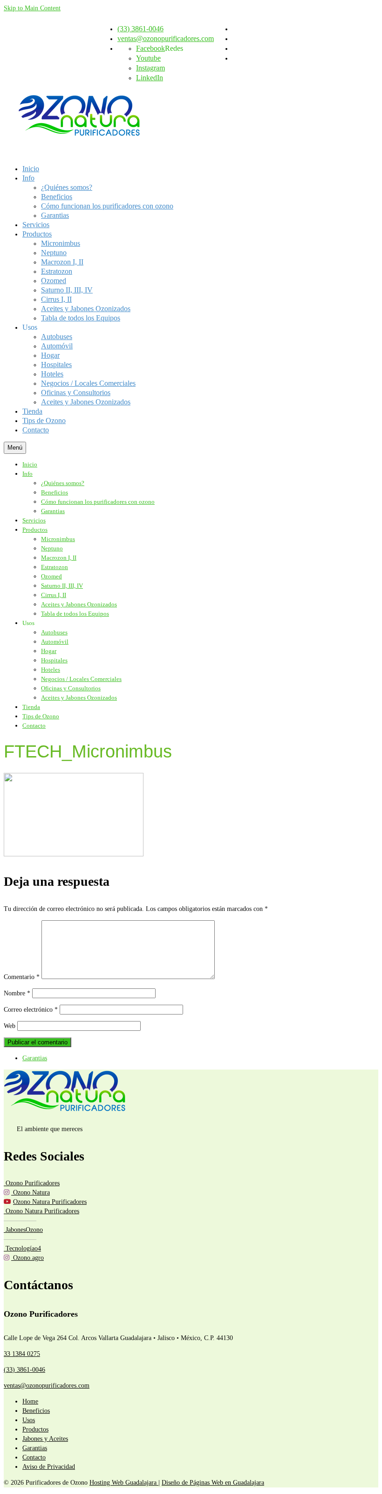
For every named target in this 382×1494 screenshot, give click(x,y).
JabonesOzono (23, 1229)
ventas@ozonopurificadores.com (46, 1385)
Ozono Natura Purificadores (50, 1201)
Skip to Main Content (32, 8)
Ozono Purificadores (32, 1183)
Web (9, 1025)
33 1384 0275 (22, 1353)
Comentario (22, 976)
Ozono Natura (30, 1192)
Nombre (17, 993)
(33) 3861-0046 (24, 1369)
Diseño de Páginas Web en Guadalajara (213, 1482)
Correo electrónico (31, 1009)
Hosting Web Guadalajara (123, 1482)
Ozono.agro (27, 1257)
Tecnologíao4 (22, 1248)
